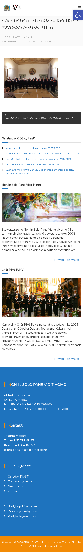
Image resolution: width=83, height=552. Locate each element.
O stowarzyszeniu (20, 481)
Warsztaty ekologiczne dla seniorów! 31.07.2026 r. (34, 148)
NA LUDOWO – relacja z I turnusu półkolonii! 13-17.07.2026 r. (40, 158)
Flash (75, 542)
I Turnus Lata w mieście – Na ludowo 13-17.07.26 (32, 164)
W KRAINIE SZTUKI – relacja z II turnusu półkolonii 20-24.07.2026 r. (43, 153)
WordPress (56, 546)
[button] (78, 15)
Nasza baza (15, 486)
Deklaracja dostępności (23, 511)
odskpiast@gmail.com (30, 450)
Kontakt (13, 491)
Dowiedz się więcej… (67, 260)
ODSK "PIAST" (31, 542)
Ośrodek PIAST (18, 476)
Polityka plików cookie (22, 506)
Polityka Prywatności (22, 516)
